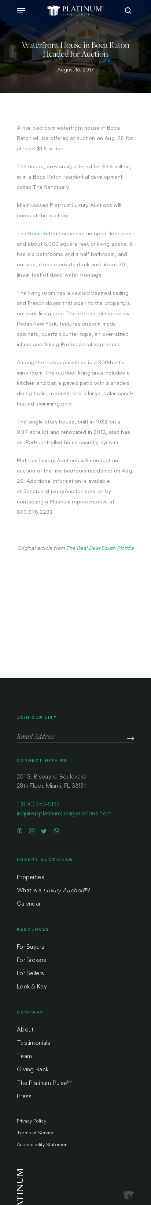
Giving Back (32, 1070)
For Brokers (31, 960)
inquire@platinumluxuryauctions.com (64, 814)
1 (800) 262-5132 (38, 805)
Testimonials (34, 1043)
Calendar (28, 904)
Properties (30, 878)
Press (24, 1097)
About (25, 1030)
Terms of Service (36, 1133)
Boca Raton (42, 233)
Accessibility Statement (43, 1145)
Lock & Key (32, 987)
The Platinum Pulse (45, 1083)
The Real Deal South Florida (99, 548)
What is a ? (53, 891)
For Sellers (30, 974)
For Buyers (30, 947)
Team (24, 1057)
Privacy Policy (31, 1121)
